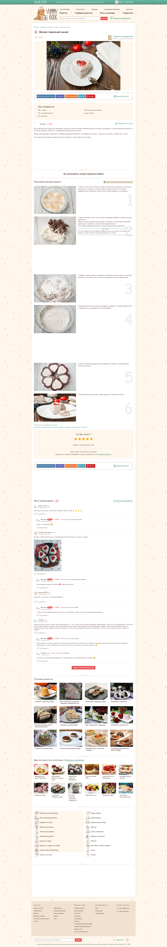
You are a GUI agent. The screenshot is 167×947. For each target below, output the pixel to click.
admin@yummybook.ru (105, 454)
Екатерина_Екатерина (45, 532)
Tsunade (40, 620)
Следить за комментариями (124, 501)
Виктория (43, 124)
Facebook (60, 96)
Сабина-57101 (42, 506)
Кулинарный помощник (112, 9)
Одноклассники (71, 96)
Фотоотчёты (80, 9)
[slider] (83, 439)
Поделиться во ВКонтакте (46, 96)
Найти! (104, 18)
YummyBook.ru (45, 14)
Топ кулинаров (64, 9)
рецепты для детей (81, 427)
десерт (39, 427)
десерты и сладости (58, 427)
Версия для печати (123, 96)
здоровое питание (70, 427)
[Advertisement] (83, 152)
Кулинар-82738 (42, 592)
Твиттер (82, 96)
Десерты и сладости (51, 425)
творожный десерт (46, 427)
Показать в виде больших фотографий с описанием (119, 182)
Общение (95, 9)
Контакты (129, 9)
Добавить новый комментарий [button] (83, 667)
